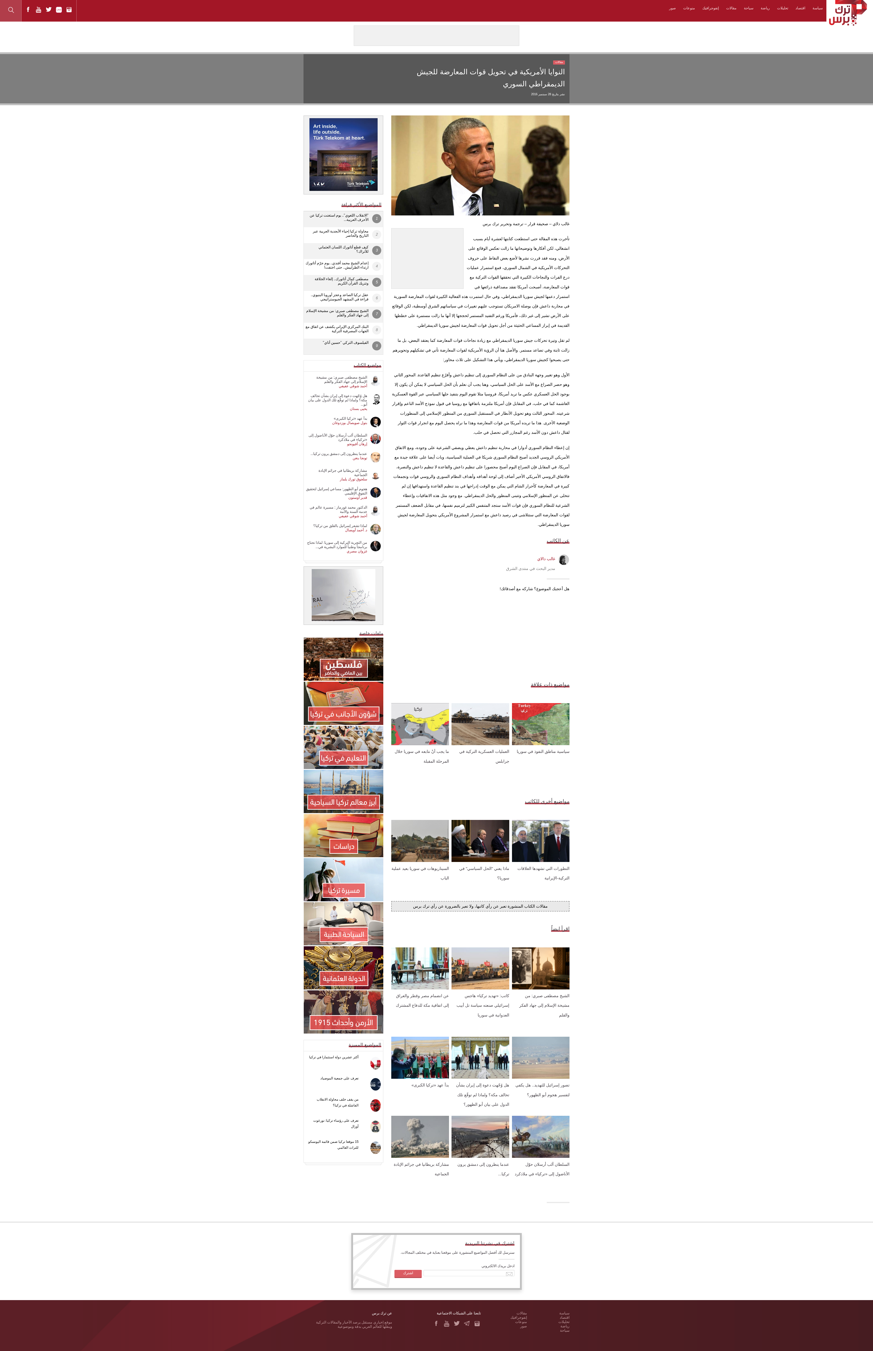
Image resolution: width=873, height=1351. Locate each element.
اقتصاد (800, 8)
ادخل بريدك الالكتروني (498, 1266)
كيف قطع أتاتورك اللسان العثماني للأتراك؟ (344, 249)
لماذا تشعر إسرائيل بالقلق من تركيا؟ (340, 526)
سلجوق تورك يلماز (353, 479)
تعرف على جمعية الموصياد (339, 1078)
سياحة (748, 8)
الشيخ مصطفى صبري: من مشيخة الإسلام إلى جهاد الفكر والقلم (544, 1005)
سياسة (818, 8)
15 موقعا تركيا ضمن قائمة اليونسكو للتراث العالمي (333, 1144)
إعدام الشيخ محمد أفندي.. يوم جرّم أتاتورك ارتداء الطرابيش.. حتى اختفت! (337, 265)
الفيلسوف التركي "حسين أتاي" (346, 343)
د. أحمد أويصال (356, 530)
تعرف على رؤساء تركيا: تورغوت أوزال (336, 1123)
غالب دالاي (546, 559)
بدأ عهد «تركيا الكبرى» (430, 1085)
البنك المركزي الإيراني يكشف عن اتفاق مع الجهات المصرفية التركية (337, 329)
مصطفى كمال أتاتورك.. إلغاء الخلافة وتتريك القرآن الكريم (342, 281)
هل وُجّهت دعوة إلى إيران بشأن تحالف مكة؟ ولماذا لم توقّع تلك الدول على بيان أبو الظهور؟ (482, 1095)
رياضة (765, 8)
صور (672, 8)
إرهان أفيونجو (357, 444)
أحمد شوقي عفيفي (353, 386)
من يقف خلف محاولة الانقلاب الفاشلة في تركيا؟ (338, 1102)
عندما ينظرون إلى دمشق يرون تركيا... (339, 454)
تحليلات (782, 8)
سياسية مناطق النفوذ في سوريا (543, 751)
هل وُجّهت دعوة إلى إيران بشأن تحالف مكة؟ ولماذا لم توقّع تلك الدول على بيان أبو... (337, 400)
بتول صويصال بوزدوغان (349, 423)
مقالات (731, 8)
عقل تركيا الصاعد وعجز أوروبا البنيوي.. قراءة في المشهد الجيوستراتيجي (340, 297)
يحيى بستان (358, 409)
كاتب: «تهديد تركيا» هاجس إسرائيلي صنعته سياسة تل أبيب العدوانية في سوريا (483, 1005)
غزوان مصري (357, 551)
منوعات (689, 8)
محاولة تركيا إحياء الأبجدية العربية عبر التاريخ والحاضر (341, 233)
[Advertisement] (427, 256)
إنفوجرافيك (710, 8)
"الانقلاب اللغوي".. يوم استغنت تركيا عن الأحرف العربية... (339, 217)
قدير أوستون (357, 497)
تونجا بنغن (360, 458)
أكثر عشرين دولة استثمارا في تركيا (334, 1057)
